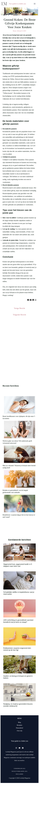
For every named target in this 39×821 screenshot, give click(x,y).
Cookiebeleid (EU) (19, 806)
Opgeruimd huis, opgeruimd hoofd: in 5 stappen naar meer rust (18, 603)
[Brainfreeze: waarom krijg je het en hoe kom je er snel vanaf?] (19, 541)
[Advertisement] (19, 384)
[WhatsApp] (35, 337)
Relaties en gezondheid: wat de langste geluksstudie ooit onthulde (18, 529)
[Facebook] (28, 337)
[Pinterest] (30, 337)
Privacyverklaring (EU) (19, 808)
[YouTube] (19, 785)
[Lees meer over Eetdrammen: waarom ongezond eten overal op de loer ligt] (19, 674)
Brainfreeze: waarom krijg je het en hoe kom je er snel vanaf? (18, 553)
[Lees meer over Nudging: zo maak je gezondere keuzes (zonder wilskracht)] (19, 730)
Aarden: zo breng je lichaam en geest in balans (19, 714)
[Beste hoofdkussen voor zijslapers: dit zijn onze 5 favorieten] (19, 442)
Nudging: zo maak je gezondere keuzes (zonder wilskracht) (19, 742)
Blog (19, 760)
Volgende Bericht (19, 352)
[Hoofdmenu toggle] (34, 3)
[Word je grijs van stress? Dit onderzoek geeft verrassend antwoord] (19, 467)
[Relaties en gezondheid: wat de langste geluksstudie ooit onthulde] (19, 516)
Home (14, 34)
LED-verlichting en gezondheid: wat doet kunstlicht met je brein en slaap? (19, 659)
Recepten (19, 762)
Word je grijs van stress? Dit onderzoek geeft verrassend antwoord (18, 479)
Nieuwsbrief (19, 765)
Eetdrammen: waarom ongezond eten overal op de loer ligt (18, 686)
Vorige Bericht (19, 346)
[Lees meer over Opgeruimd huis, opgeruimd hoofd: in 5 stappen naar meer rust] (19, 590)
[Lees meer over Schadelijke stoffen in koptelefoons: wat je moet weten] (19, 618)
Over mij (19, 768)
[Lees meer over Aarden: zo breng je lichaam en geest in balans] (19, 702)
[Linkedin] (33, 337)
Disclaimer (19, 811)
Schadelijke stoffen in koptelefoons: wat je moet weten (19, 630)
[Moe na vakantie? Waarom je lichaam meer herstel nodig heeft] (19, 491)
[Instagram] (16, 785)
